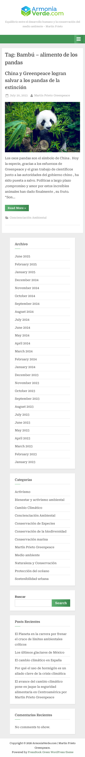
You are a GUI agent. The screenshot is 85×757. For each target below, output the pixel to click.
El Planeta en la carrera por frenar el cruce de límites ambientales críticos (41, 639)
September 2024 (27, 304)
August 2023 (24, 406)
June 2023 (22, 422)
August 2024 (24, 312)
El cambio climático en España (38, 660)
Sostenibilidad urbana (32, 579)
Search (61, 603)
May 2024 (22, 335)
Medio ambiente (27, 555)
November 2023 (27, 383)
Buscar (20, 597)
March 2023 (24, 446)
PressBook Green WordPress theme (50, 752)
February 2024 (26, 359)
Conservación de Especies (35, 523)
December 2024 (27, 280)
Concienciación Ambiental (28, 217)
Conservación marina (31, 539)
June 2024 (22, 327)
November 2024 (27, 288)
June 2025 (22, 256)
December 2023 (27, 375)
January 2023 (25, 462)
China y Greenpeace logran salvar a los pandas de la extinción (35, 80)
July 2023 (22, 414)
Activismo (22, 492)
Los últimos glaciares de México (39, 652)
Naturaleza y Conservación (36, 563)
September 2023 (27, 398)
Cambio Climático (28, 508)
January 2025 (25, 272)
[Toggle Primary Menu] (78, 39)
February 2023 (26, 454)
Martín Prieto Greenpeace (52, 95)
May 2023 (22, 430)
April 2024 (22, 343)
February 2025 (26, 264)
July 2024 (22, 319)
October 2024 (25, 296)
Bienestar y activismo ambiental (39, 500)
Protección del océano (32, 571)
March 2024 (24, 351)
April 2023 (22, 438)
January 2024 (25, 367)
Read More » (18, 208)
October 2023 (25, 391)
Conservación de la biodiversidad (40, 531)
